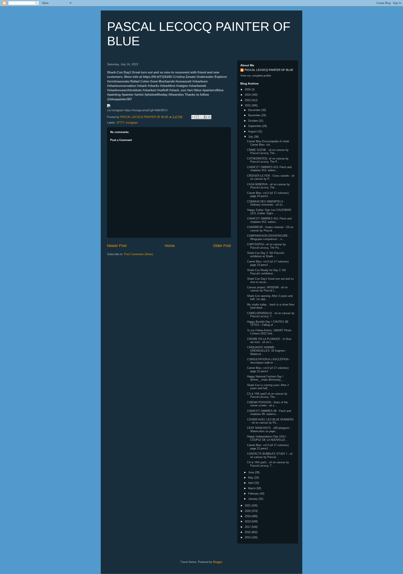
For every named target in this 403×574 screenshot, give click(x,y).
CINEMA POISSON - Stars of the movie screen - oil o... (267, 404)
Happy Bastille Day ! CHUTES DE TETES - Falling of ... (268, 323)
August (253, 131)
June (251, 472)
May (251, 477)
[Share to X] (201, 117)
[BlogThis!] (197, 117)
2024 (248, 94)
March (252, 488)
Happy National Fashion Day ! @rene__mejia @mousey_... (266, 378)
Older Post (222, 246)
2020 (248, 511)
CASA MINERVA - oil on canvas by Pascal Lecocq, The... (268, 186)
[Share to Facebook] (205, 117)
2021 (248, 505)
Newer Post (117, 246)
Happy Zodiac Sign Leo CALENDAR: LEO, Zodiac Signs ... (269, 211)
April (251, 482)
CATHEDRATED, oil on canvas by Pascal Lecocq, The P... (268, 160)
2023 (248, 100)
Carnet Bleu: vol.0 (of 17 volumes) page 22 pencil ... (268, 369)
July (251, 136)
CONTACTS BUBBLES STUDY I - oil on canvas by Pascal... (269, 455)
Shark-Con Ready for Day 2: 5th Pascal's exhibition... (266, 272)
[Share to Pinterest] (209, 117)
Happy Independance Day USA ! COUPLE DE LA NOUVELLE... (267, 438)
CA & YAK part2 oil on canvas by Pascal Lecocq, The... (267, 395)
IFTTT (120, 122)
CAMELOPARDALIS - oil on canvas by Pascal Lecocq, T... (270, 315)
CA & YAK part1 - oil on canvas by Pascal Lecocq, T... (268, 464)
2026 (248, 89)
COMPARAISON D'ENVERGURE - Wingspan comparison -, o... (268, 237)
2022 (248, 105)
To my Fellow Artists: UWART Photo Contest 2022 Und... (269, 332)
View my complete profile (255, 75)
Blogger (217, 562)
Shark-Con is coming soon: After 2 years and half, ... (268, 387)
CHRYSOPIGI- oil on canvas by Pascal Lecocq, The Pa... (266, 246)
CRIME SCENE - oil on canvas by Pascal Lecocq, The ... (268, 151)
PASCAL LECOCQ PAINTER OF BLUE (269, 70)
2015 (248, 537)
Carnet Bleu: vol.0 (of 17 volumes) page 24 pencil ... (268, 194)
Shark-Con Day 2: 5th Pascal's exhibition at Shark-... (265, 254)
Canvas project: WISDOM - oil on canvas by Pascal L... (267, 289)
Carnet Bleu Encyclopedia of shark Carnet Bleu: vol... (268, 143)
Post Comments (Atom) (138, 254)
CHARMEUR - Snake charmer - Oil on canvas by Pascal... (270, 229)
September (255, 126)
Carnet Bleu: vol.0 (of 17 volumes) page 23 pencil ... (268, 263)
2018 (248, 521)
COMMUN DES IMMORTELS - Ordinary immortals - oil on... (266, 203)
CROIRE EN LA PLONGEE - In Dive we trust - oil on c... (269, 340)
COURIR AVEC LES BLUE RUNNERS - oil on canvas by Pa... (270, 421)
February (254, 493)
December (254, 110)
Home (170, 246)
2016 (248, 532)
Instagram (132, 122)
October (253, 120)
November (254, 115)
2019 (248, 516)
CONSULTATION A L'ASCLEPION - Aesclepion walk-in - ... (268, 361)
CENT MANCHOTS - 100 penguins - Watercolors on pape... (269, 429)
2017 (248, 526)
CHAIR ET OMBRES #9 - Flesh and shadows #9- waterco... (269, 412)
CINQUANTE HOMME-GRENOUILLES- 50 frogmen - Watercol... (267, 350)
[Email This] (193, 117)
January (253, 498)
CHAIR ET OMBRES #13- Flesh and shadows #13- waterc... (269, 169)
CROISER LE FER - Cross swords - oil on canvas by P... (270, 177)
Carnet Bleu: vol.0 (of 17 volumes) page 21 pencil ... (268, 447)
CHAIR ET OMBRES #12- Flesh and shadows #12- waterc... (269, 220)
